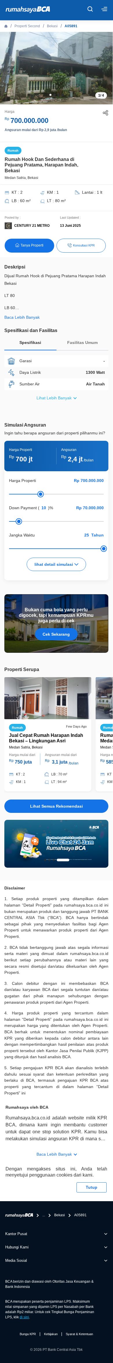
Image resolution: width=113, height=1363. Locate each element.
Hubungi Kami (17, 1247)
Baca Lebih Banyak (54, 1154)
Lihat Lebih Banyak (54, 398)
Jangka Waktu (22, 535)
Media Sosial (16, 1260)
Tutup (91, 1187)
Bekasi (52, 26)
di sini (24, 1317)
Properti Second (27, 26)
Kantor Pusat (16, 1234)
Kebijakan (51, 1334)
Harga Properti (22, 480)
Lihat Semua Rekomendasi (56, 806)
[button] (50, 95)
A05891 (71, 26)
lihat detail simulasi (54, 564)
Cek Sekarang (56, 634)
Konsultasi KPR (84, 245)
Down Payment (23, 507)
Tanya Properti (32, 245)
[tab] (30, 344)
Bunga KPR (28, 1334)
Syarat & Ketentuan (79, 1334)
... (43, 1215)
